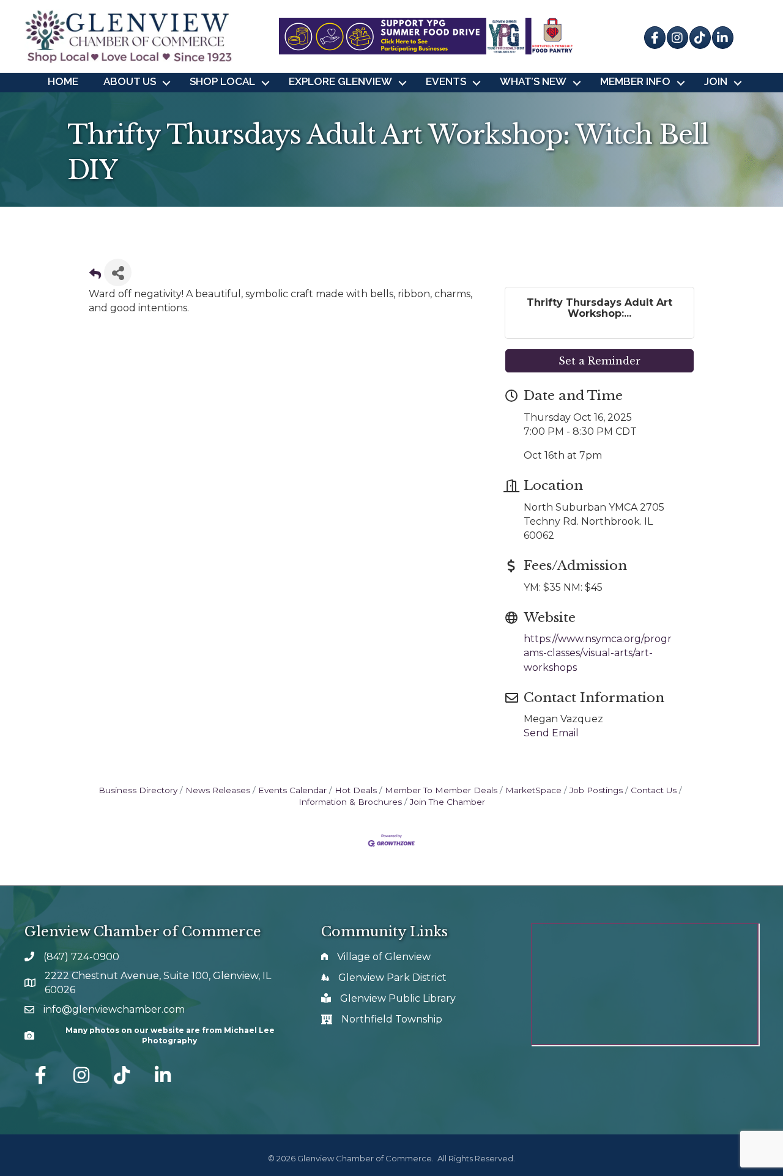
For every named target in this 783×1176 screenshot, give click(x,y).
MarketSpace (533, 790)
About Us (129, 81)
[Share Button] (118, 272)
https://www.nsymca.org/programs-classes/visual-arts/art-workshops (598, 653)
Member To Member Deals (441, 790)
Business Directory (137, 790)
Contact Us (654, 790)
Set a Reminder (599, 361)
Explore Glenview (340, 81)
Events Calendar (292, 790)
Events (446, 81)
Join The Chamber (447, 802)
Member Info (635, 81)
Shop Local (222, 81)
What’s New (533, 81)
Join (715, 81)
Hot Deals (356, 790)
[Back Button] (95, 276)
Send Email (551, 733)
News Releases (217, 790)
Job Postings (596, 790)
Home (63, 81)
